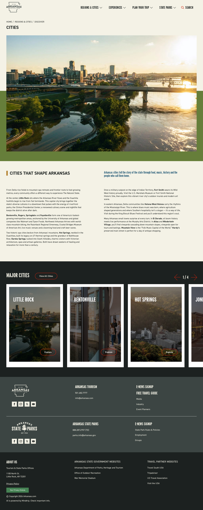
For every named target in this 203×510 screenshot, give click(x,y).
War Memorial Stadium (85, 478)
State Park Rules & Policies (147, 429)
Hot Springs (145, 299)
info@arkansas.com (84, 398)
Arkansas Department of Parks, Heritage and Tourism (98, 467)
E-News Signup (144, 386)
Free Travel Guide (146, 393)
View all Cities (46, 276)
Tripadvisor (152, 472)
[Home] (14, 7)
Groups (138, 440)
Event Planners (143, 409)
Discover (39, 22)
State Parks (165, 7)
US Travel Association (157, 478)
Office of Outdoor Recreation (87, 472)
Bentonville (85, 299)
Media (139, 398)
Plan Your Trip (140, 7)
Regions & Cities (89, 7)
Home (9, 22)
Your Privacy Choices (17, 490)
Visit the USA (153, 483)
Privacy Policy (12, 483)
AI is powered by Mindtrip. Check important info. (28, 500)
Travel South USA (155, 467)
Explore (50, 353)
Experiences (115, 7)
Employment (141, 435)
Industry (140, 404)
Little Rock (23, 299)
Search (189, 7)
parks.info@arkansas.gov (84, 435)
